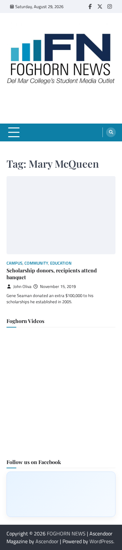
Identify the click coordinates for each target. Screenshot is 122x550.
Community (36, 263)
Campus (14, 263)
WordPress (101, 541)
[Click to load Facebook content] (61, 494)
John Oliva (22, 286)
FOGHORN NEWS (66, 533)
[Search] (111, 132)
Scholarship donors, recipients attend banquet (52, 274)
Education (61, 263)
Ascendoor (47, 541)
